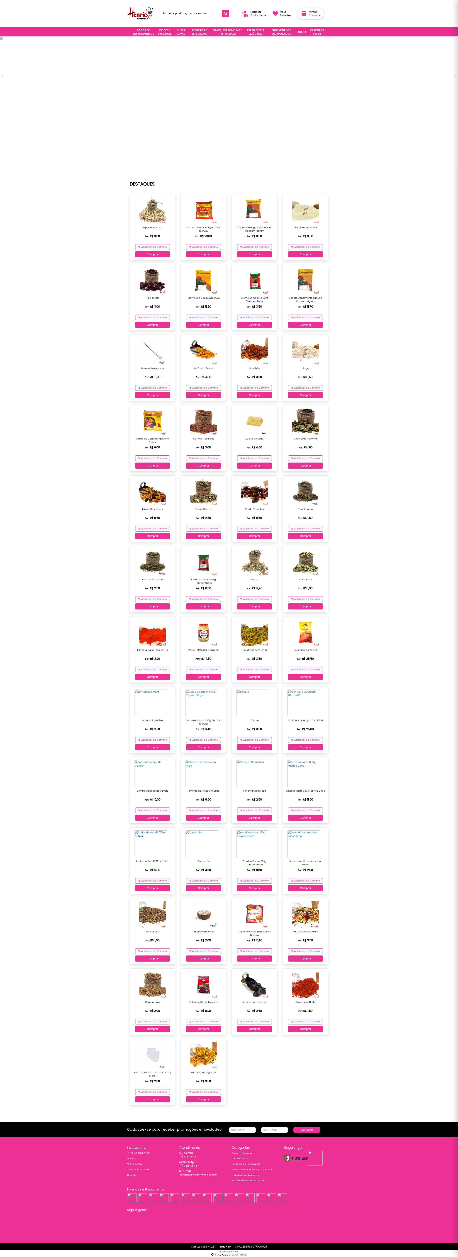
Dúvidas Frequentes (138, 1169)
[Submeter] (225, 13)
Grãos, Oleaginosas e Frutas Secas (252, 1169)
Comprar (152, 254)
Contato (132, 1175)
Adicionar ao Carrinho (154, 247)
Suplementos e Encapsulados (249, 1180)
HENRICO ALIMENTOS (138, 1153)
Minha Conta (134, 1164)
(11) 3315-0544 (187, 1156)
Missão (131, 1158)
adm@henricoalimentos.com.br (198, 1174)
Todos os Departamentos (143, 32)
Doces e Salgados (242, 1153)
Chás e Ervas (239, 1158)
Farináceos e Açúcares (245, 1175)
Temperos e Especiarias (246, 1164)
